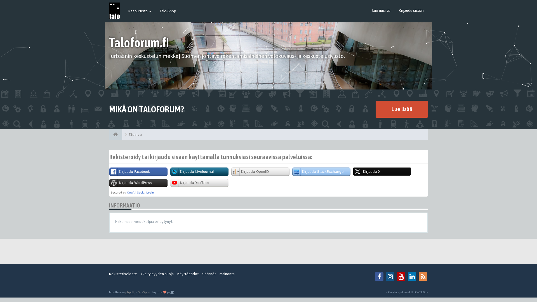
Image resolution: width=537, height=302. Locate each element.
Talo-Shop (168, 10)
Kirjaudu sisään (411, 10)
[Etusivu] (115, 134)
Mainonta (227, 273)
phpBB (129, 292)
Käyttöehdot (188, 273)
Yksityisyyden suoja (157, 273)
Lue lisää (401, 108)
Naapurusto (138, 10)
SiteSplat (144, 292)
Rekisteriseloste (123, 273)
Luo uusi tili (381, 10)
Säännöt (209, 273)
